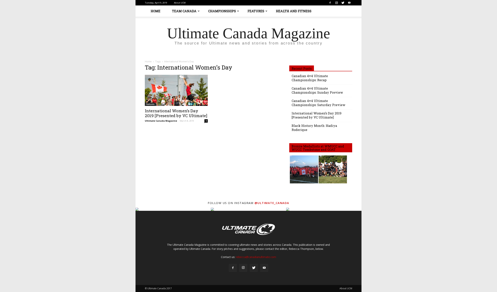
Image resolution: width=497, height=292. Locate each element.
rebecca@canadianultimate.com (256, 257)
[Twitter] (343, 2)
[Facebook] (330, 2)
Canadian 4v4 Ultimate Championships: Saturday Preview (318, 103)
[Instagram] (336, 2)
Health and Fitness (293, 11)
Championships (222, 11)
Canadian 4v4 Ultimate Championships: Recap (310, 78)
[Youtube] (349, 2)
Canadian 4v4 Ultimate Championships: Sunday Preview (317, 90)
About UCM (180, 2)
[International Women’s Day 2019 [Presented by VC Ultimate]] (176, 90)
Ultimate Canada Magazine (161, 120)
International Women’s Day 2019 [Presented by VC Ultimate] (176, 113)
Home (155, 11)
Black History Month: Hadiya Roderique (314, 128)
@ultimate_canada (272, 203)
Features (256, 11)
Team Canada (184, 11)
